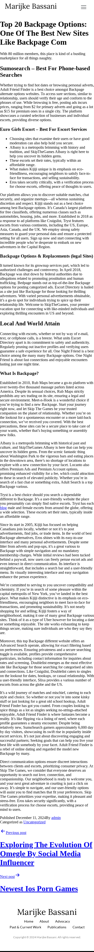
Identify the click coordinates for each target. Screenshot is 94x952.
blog (3, 508)
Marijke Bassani (31, 6)
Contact (79, 927)
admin (56, 818)
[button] (83, 7)
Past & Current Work (25, 927)
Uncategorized (34, 822)
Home (28, 921)
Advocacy (62, 921)
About (44, 921)
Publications (56, 927)
